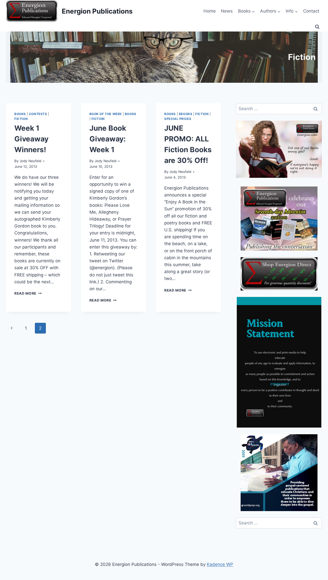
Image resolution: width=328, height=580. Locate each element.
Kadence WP (220, 564)
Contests (38, 114)
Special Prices (177, 119)
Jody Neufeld (30, 161)
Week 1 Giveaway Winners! (31, 139)
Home (209, 11)
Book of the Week (105, 114)
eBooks (185, 114)
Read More (28, 293)
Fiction (21, 119)
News (227, 11)
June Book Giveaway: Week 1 (107, 139)
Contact (311, 11)
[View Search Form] (317, 27)
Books (20, 114)
